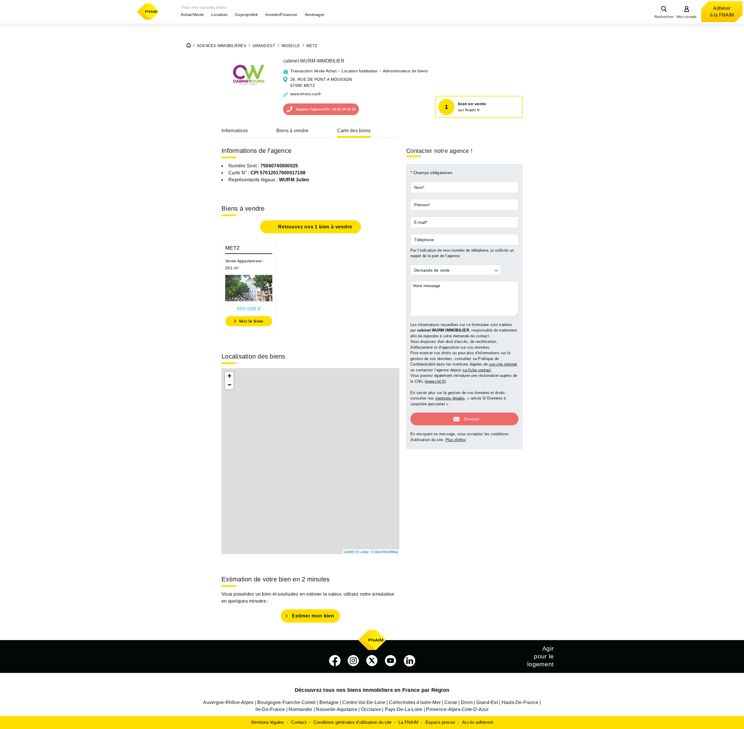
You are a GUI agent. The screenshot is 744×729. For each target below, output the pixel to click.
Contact (298, 722)
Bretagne (329, 702)
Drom (467, 702)
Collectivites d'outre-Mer (415, 702)
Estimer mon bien (313, 615)
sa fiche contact (477, 370)
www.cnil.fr (435, 381)
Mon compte (687, 17)
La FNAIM (408, 722)
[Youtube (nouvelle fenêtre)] (390, 661)
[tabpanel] (248, 285)
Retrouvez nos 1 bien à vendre (314, 226)
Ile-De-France (270, 709)
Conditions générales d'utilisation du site (352, 722)
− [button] (229, 384)
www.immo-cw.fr (305, 94)
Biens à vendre (292, 130)
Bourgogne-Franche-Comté (286, 702)
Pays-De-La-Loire (404, 709)
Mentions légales (267, 722)
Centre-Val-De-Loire (363, 702)
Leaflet (349, 551)
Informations (234, 130)
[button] (192, 14)
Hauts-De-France (520, 702)
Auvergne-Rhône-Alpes (228, 702)
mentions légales (450, 398)
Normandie (300, 709)
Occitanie (371, 709)
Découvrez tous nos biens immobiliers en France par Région (372, 690)
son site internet (503, 364)
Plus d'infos (456, 440)
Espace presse (440, 722)
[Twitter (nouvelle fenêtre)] (372, 661)
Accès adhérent (477, 722)
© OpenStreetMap (384, 551)
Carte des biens (354, 130)
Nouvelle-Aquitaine (336, 709)
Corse (450, 702)
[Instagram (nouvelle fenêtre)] (353, 661)
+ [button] (229, 375)
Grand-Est (487, 702)
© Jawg (362, 551)
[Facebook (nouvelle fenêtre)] (335, 661)
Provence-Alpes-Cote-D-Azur (457, 709)
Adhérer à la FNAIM (722, 11)
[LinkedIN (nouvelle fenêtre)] (409, 661)
